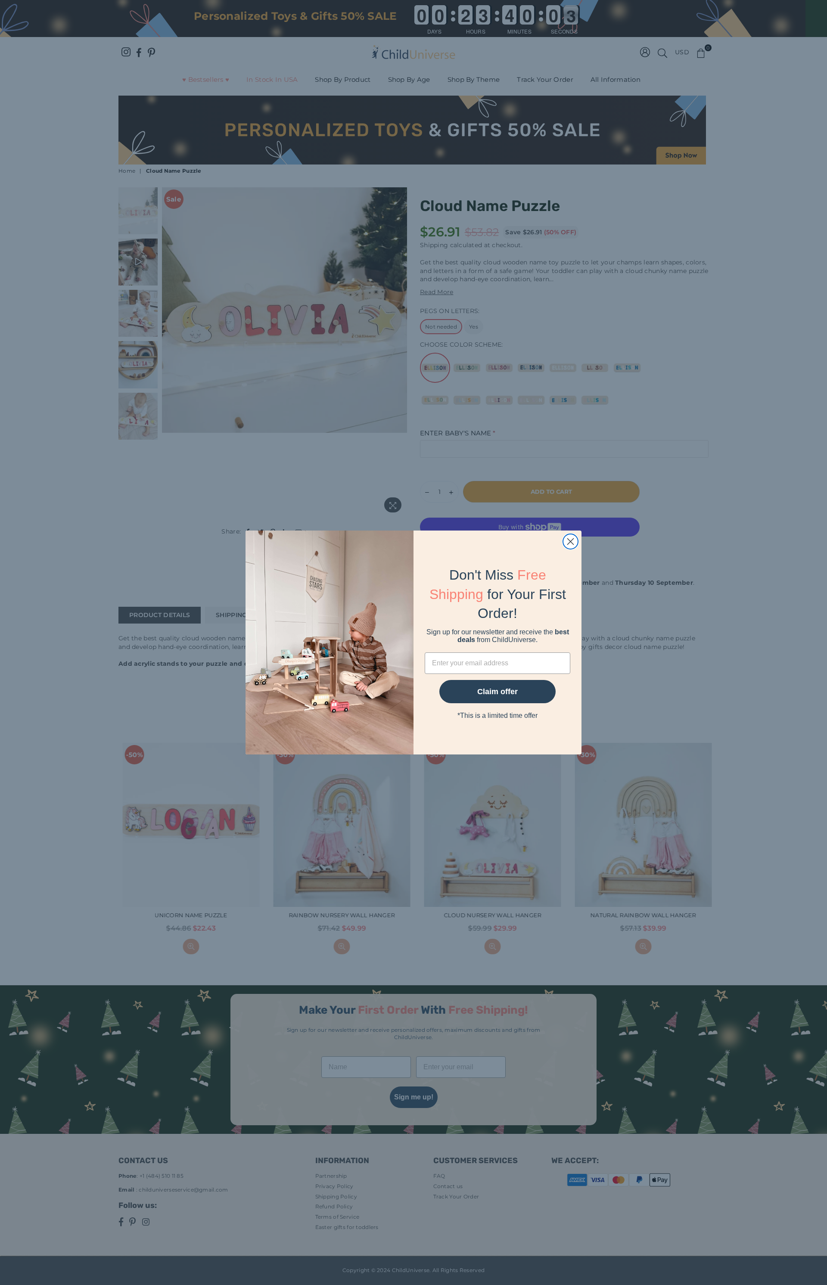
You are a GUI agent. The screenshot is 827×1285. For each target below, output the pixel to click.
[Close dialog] (570, 541)
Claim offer (497, 691)
